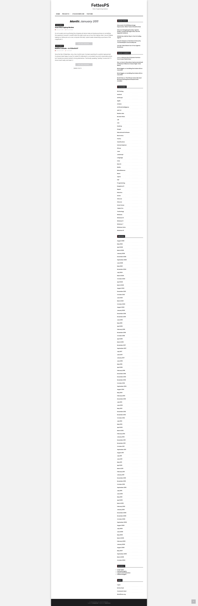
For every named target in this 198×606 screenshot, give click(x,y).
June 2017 (120, 354)
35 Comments (69, 29)
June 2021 (120, 298)
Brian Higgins (121, 68)
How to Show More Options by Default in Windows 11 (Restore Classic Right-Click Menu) (130, 63)
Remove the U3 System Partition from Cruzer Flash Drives (128, 58)
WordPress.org (121, 594)
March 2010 (120, 503)
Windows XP (120, 230)
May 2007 (120, 550)
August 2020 (120, 307)
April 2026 (120, 247)
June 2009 (120, 532)
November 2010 (121, 481)
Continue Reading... (84, 43)
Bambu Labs (120, 113)
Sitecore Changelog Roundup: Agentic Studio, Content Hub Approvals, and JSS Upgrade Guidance (128, 31)
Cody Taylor (120, 570)
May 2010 (119, 497)
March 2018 (120, 342)
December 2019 (121, 313)
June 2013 (120, 405)
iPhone (119, 148)
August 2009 (120, 525)
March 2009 (120, 538)
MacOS (119, 164)
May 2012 (119, 424)
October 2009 (121, 519)
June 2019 (120, 320)
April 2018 (120, 339)
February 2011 (121, 471)
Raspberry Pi (120, 186)
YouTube (90, 14)
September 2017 (121, 348)
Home (58, 14)
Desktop (119, 126)
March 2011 (120, 468)
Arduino (119, 104)
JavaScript (120, 154)
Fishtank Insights (122, 571)
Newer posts (78, 68)
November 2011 (121, 443)
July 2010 (119, 490)
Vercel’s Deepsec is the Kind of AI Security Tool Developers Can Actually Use (129, 41)
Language (120, 157)
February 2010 (121, 506)
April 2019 (120, 326)
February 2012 (121, 433)
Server (119, 195)
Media (119, 167)
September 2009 (122, 522)
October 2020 (121, 304)
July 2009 (120, 528)
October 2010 (121, 484)
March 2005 (120, 557)
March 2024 (120, 275)
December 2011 (121, 440)
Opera (119, 176)
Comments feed (121, 591)
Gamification (121, 142)
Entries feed (120, 588)
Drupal (119, 129)
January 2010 (121, 509)
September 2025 (122, 260)
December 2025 (121, 256)
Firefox (119, 139)
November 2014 (121, 380)
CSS (118, 123)
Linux (118, 161)
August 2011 (120, 452)
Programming (121, 183)
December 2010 (121, 478)
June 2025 (120, 263)
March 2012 (120, 430)
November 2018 (121, 332)
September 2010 (121, 487)
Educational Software (123, 132)
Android (119, 94)
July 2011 (119, 456)
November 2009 (121, 516)
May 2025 (120, 266)
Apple (118, 101)
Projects (65, 14)
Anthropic (120, 97)
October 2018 (121, 335)
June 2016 (120, 361)
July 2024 (120, 272)
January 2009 (121, 544)
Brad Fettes (120, 78)
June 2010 (120, 494)
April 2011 (119, 465)
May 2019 (119, 323)
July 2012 (119, 421)
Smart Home (120, 205)
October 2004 (121, 560)
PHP (118, 180)
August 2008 (120, 547)
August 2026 (120, 241)
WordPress (107, 603)
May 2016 (119, 364)
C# (118, 120)
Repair (119, 189)
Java (118, 151)
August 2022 (120, 288)
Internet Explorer (122, 145)
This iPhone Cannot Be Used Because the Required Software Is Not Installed (129, 79)
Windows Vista (121, 227)
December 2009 (121, 513)
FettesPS (100, 5)
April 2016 (120, 367)
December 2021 (121, 291)
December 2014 (121, 377)
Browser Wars (121, 116)
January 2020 (121, 310)
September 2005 (122, 554)
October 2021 (121, 294)
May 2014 (119, 392)
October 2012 (121, 418)
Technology (120, 211)
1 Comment (69, 50)
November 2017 (121, 345)
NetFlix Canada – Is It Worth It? (66, 48)
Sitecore (119, 199)
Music (118, 173)
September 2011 (121, 449)
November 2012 (121, 415)
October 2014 (121, 383)
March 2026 (120, 250)
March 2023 (120, 285)
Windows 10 (120, 218)
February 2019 (121, 329)
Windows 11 (120, 221)
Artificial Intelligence (123, 107)
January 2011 (120, 475)
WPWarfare (95, 603)
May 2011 (119, 462)
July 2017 (119, 351)
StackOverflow (78, 14)
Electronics (120, 135)
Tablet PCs (120, 208)
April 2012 (120, 427)
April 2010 (120, 500)
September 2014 (121, 386)
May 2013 (119, 408)
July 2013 (119, 402)
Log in (118, 585)
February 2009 (121, 541)
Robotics (119, 192)
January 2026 (121, 253)
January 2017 (121, 358)
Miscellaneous (59, 25)
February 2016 (121, 370)
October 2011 (120, 446)
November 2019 (121, 316)
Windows (119, 214)
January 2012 (121, 437)
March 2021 (120, 301)
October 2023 (121, 279)
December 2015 (121, 373)
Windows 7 (120, 224)
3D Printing (120, 91)
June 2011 (119, 459)
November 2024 (121, 269)
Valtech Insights (121, 574)
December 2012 (121, 411)
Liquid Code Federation (123, 573)
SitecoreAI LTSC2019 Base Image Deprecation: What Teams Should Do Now (129, 26)
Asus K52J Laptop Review (64, 27)
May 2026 (120, 244)
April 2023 (120, 282)
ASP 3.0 (119, 110)
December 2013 (121, 399)
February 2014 (121, 396)
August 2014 (120, 389)
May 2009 (120, 535)
